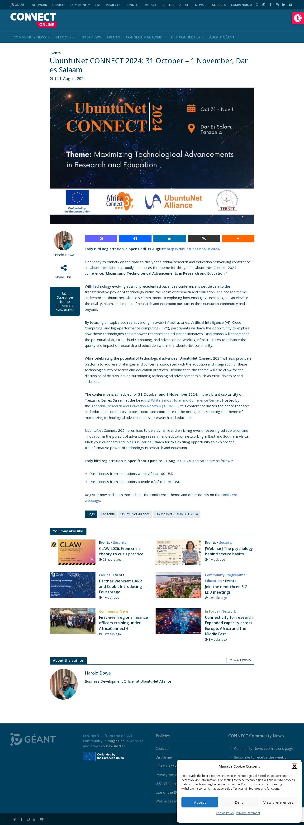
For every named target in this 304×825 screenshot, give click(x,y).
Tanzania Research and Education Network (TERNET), (135, 405)
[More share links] (238, 238)
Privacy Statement (248, 813)
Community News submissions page (263, 748)
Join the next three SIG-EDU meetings (227, 589)
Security (120, 542)
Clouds (104, 575)
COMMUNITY (80, 5)
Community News (30, 37)
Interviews (91, 37)
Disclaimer (164, 757)
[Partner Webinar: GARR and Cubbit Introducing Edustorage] (72, 584)
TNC (98, 5)
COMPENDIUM (241, 5)
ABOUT (184, 5)
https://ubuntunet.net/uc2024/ (194, 248)
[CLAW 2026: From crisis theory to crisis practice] (72, 551)
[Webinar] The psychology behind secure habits (229, 551)
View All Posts (240, 660)
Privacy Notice (167, 774)
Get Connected (185, 37)
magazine (116, 740)
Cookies (162, 748)
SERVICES (59, 5)
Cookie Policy (225, 813)
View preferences (278, 802)
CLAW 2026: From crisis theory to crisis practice (121, 551)
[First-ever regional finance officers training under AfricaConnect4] (72, 620)
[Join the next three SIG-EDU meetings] (178, 584)
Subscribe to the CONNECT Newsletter (65, 303)
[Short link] (204, 238)
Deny (239, 802)
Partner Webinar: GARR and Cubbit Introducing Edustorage (120, 586)
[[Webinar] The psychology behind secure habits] (178, 551)
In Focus (63, 37)
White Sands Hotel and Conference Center (185, 400)
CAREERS (168, 5)
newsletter (115, 746)
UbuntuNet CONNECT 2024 (177, 514)
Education (213, 580)
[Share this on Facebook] (135, 238)
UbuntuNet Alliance (105, 267)
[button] (298, 18)
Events (113, 37)
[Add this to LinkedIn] (169, 238)
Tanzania (108, 514)
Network (229, 611)
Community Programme (225, 575)
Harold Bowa (63, 255)
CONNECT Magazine (144, 37)
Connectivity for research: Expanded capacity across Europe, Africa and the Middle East (229, 625)
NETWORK (39, 5)
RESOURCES (217, 5)
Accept (200, 802)
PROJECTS (113, 5)
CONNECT (132, 5)
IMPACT (151, 5)
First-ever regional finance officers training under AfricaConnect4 (123, 623)
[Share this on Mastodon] (101, 238)
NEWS (199, 5)
